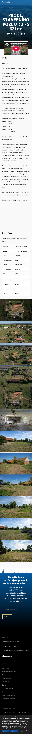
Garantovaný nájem (8, 695)
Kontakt (4, 702)
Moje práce (5, 668)
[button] (29, 2)
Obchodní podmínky (8, 688)
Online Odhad (6, 675)
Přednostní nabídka (8, 699)
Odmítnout (13, 731)
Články (4, 685)
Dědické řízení (6, 678)
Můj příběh (5, 682)
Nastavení (22, 731)
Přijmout (5, 731)
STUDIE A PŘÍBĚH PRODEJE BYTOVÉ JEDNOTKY (14, 714)
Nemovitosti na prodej (9, 671)
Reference (5, 692)
